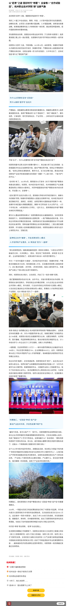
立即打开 (60, 603)
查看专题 (36, 590)
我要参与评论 (36, 595)
